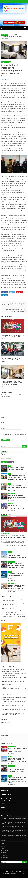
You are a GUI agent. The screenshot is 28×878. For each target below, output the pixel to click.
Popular (4, 462)
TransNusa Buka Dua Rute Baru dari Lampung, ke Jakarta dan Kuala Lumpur (17, 555)
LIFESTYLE (11, 503)
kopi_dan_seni (5, 687)
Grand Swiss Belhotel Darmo (8, 287)
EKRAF (3, 848)
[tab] (4, 462)
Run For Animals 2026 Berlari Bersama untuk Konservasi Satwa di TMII (16, 565)
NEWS (9, 62)
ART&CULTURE (5, 850)
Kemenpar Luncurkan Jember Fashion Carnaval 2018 (16, 497)
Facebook (5, 292)
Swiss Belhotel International (22, 287)
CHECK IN (4, 62)
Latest (11, 462)
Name (2, 417)
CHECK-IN (3, 852)
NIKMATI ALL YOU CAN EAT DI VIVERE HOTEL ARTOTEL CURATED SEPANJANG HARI (13, 683)
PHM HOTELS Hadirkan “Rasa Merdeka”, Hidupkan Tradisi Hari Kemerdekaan (17, 750)
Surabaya (15, 287)
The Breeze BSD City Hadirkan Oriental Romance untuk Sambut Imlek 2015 (17, 507)
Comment (3, 400)
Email (2, 422)
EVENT (10, 561)
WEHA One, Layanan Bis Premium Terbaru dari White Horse (17, 487)
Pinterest (20, 292)
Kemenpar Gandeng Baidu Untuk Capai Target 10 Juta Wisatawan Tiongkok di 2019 (17, 477)
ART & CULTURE (12, 493)
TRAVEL (10, 552)
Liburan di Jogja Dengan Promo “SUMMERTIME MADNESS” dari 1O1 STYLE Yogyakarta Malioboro (12, 383)
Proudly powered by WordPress (10, 873)
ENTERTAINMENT (5, 857)
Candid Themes (17, 875)
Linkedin (5, 295)
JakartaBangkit (5, 677)
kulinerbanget (5, 681)
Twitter (12, 292)
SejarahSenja (5, 669)
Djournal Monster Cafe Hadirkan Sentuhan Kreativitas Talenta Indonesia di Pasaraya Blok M (14, 688)
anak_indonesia (6, 673)
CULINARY (3, 854)
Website (3, 428)
